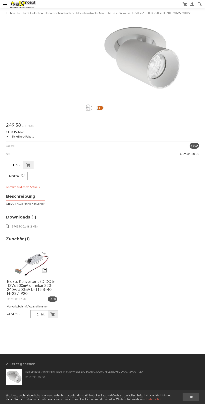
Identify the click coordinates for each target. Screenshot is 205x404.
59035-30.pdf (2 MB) (25, 226)
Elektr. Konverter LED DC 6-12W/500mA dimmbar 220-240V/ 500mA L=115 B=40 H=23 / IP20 (31, 287)
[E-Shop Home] (22, 4)
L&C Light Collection (30, 13)
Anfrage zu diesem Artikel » (23, 187)
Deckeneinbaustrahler (59, 13)
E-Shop (10, 13)
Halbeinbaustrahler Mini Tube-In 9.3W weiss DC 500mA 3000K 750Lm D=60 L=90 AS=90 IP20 (133, 13)
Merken (14, 176)
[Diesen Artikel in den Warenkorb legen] (28, 165)
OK (191, 397)
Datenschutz (155, 399)
